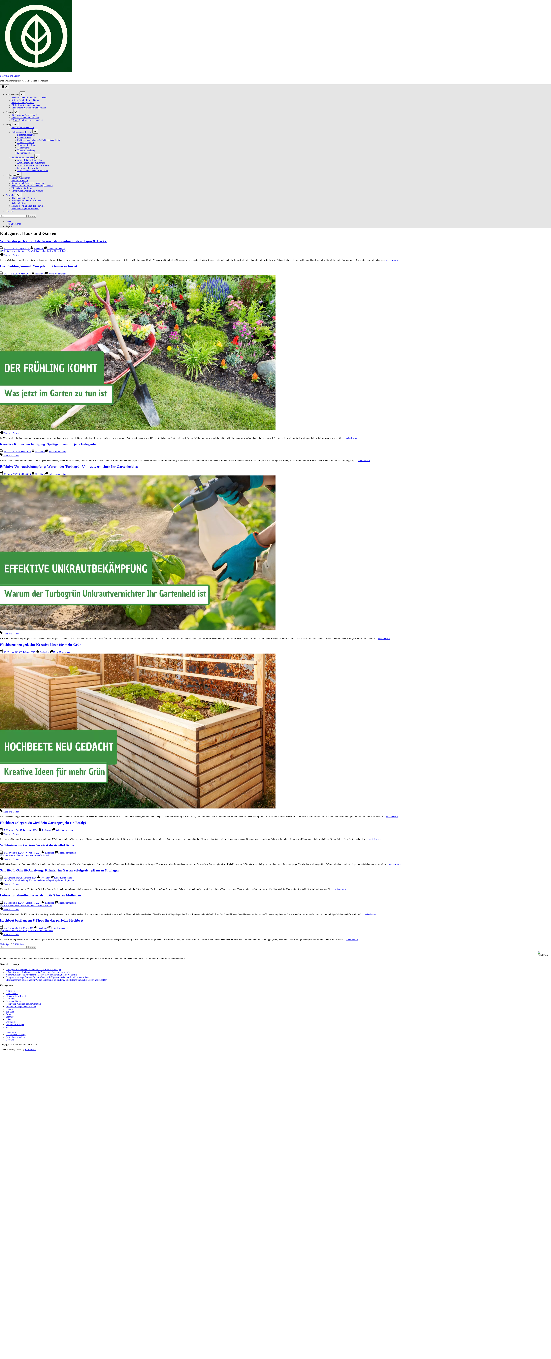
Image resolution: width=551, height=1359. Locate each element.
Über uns (10, 211)
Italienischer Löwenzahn (22, 127)
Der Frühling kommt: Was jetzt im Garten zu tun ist (38, 266)
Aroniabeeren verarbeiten (22, 157)
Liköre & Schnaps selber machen (21, 1006)
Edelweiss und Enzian (10, 76)
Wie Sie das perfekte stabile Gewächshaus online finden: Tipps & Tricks (53, 241)
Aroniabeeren (12, 993)
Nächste (20, 944)
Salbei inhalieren (19, 203)
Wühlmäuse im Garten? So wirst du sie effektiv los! (38, 845)
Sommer (9, 1017)
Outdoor (9, 1009)
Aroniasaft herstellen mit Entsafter (32, 170)
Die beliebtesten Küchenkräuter (25, 105)
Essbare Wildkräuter (20, 178)
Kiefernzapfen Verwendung (24, 115)
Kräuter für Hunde (19, 180)
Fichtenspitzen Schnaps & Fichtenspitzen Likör (38, 140)
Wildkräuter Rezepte (15, 1024)
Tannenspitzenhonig (26, 150)
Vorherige (4, 944)
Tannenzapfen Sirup (26, 145)
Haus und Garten (11, 255)
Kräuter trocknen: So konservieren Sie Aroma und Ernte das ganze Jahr (38, 972)
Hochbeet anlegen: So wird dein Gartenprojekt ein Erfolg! (43, 823)
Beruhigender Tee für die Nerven (26, 200)
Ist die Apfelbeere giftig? (28, 168)
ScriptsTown (30, 1049)
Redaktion (39, 248)
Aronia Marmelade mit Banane (31, 163)
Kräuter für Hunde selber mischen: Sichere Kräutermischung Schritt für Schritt (41, 974)
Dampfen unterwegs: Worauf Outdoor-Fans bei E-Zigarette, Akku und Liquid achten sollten (47, 977)
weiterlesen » (392, 260)
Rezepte (9, 1014)
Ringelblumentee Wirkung (23, 198)
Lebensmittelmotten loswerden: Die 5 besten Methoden (40, 895)
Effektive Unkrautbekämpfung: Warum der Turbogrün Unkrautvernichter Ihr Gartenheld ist (69, 466)
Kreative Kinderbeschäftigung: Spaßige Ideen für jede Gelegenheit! (50, 444)
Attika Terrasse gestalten (22, 102)
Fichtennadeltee (24, 137)
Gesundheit (11, 195)
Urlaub (9, 1019)
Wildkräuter (11, 1022)
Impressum (11, 1032)
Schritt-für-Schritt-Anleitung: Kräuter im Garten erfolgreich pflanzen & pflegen (59, 870)
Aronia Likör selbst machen (29, 160)
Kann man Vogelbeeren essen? (25, 208)
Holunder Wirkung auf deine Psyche (27, 206)
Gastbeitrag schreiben (15, 1037)
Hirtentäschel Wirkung (21, 188)
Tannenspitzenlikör (25, 142)
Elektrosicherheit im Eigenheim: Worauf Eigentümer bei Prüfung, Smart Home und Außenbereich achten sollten (56, 980)
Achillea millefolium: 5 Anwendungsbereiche (32, 185)
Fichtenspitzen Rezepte (21, 132)
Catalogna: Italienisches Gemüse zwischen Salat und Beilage (33, 969)
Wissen (9, 1027)
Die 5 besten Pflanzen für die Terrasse (28, 107)
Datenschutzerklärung (16, 1034)
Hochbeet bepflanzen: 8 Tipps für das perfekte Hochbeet (41, 920)
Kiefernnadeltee (24, 153)
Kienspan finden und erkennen (25, 117)
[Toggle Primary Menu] (4, 86)
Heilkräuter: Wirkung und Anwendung (23, 1004)
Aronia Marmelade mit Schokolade (33, 165)
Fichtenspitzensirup (26, 135)
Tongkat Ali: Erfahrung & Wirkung (27, 191)
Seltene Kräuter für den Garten (25, 100)
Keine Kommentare (56, 248)
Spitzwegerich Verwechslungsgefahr (27, 183)
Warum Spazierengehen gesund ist (27, 120)
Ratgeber (10, 1011)
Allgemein (10, 991)
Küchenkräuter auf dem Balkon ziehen (28, 97)
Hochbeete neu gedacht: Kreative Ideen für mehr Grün (40, 645)
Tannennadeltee (24, 147)
